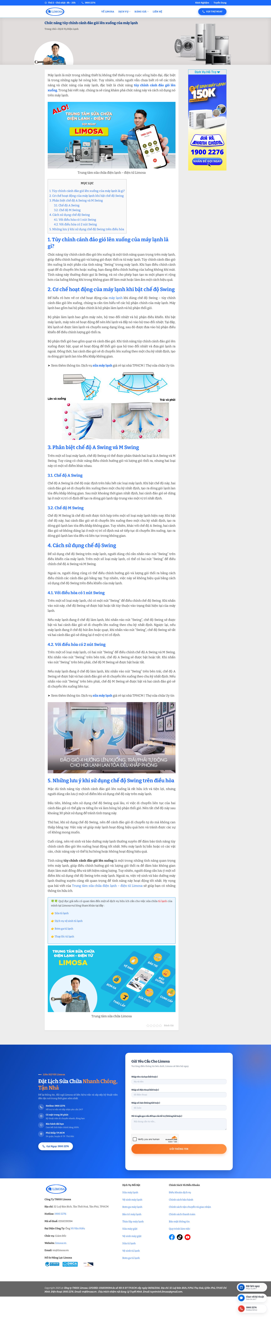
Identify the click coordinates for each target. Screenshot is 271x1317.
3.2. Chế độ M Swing (67, 210)
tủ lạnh (162, 901)
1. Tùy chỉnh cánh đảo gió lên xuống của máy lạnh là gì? (87, 191)
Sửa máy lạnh (130, 1192)
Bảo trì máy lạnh (131, 1214)
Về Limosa (107, 11)
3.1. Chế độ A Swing (67, 205)
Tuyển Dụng (220, 2)
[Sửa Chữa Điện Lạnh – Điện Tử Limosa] (71, 12)
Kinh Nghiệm (202, 2)
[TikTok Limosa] (180, 1237)
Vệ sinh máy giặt (131, 1236)
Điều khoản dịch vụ (180, 1192)
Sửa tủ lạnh (62, 913)
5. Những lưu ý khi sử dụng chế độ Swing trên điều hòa (86, 229)
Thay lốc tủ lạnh (64, 936)
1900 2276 (60, 1213)
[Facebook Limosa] (172, 1237)
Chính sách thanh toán (182, 1214)
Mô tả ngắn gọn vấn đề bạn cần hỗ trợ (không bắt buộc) (156, 1116)
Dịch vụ (123, 11)
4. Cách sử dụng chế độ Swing (69, 215)
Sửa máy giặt (129, 1228)
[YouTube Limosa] (188, 1237)
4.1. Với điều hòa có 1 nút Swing (75, 219)
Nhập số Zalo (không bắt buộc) (145, 1103)
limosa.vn (60, 1243)
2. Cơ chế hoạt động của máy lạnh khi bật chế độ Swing (86, 196)
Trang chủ (50, 29)
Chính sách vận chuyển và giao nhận (190, 1206)
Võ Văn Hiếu (78, 1228)
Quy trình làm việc (179, 1228)
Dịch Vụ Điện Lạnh (68, 29)
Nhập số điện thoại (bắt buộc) (145, 1090)
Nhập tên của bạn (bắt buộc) (144, 1077)
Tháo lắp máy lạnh (133, 1221)
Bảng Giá (140, 11)
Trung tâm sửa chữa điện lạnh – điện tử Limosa (107, 886)
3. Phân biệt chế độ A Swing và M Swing (76, 200)
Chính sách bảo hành (181, 1199)
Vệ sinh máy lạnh (132, 1199)
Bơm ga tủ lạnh (64, 928)
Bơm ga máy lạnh (132, 1206)
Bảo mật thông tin (179, 1221)
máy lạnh (115, 298)
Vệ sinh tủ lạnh (131, 1250)
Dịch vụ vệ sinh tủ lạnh (69, 921)
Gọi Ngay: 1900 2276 (57, 1146)
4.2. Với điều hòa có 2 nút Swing (75, 224)
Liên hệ (157, 11)
